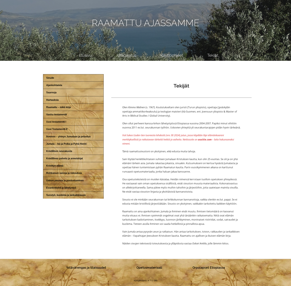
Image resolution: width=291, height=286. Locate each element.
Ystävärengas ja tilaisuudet (86, 267)
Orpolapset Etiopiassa (208, 267)
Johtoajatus (126, 55)
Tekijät (212, 55)
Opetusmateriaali (149, 267)
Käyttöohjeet (171, 55)
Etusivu (85, 55)
